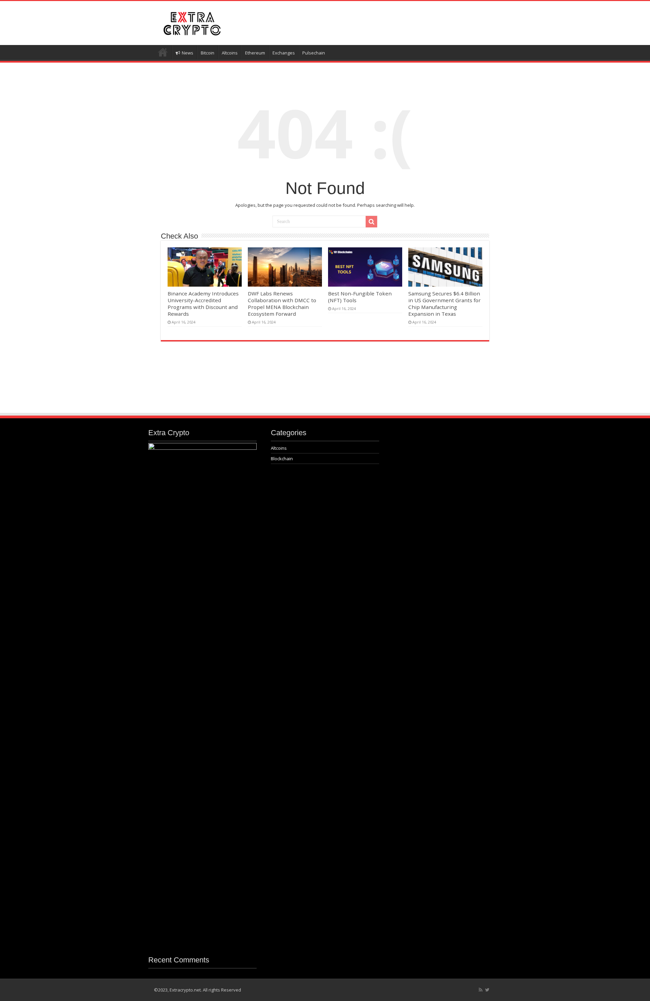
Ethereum (255, 53)
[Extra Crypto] (191, 22)
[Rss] (480, 990)
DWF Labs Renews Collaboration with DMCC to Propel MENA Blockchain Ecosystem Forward (282, 303)
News (187, 53)
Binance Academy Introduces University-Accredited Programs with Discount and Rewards (203, 303)
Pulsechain (313, 53)
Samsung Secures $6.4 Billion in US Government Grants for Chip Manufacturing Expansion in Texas (444, 303)
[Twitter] (487, 990)
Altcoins (230, 53)
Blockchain (282, 458)
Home (163, 52)
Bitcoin (207, 53)
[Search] (371, 221)
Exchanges (284, 53)
